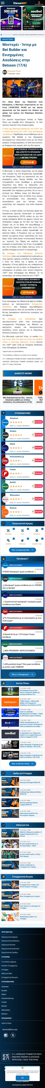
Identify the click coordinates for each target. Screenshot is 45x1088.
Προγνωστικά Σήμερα (10, 937)
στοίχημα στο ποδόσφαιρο (22, 319)
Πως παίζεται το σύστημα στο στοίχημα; (30, 907)
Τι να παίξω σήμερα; (9, 962)
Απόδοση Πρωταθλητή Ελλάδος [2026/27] (30, 793)
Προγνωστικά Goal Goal (10, 949)
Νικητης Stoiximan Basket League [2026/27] (29, 804)
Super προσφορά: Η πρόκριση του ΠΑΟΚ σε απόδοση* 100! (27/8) (31, 745)
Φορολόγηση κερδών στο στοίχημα (28, 918)
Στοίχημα (5, 970)
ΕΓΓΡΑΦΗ (28, 162)
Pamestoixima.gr (17, 457)
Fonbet (13, 469)
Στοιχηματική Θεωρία (10, 977)
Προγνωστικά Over (8, 945)
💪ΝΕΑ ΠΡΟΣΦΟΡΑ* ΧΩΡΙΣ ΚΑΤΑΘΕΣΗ (18, 651)
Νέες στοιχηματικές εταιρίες (30, 896)
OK (22, 1078)
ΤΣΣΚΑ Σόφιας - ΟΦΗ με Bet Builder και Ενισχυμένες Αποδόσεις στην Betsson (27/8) (30, 703)
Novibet (13, 431)
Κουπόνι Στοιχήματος (9, 966)
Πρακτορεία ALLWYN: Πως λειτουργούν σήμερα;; (29, 814)
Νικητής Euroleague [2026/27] (30, 782)
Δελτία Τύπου (7, 39)
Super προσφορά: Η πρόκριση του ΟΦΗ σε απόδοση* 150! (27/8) (31, 756)
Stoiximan (14, 418)
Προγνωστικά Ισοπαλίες (11, 941)
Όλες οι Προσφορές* (21, 674)
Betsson (13, 508)
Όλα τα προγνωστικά (21, 550)
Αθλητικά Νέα (7, 973)
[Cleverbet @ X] (12, 1035)
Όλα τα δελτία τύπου (21, 764)
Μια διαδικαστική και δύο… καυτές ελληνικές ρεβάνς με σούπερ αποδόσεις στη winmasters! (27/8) (17, 400)
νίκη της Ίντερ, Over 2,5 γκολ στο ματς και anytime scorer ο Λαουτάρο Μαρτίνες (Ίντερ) (22, 339)
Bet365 (13, 482)
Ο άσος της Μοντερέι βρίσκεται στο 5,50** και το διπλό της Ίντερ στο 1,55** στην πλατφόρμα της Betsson (22, 131)
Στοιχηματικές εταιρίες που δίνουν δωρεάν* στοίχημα (29, 886)
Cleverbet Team (14, 71)
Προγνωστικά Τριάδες (10, 953)
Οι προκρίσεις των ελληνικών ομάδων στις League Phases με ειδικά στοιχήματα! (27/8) (30, 735)
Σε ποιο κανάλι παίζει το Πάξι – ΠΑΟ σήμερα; (30, 855)
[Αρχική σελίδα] (1, 34)
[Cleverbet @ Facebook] (5, 1035)
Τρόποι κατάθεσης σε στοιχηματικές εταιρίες (28, 866)
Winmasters (15, 495)
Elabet (12, 444)
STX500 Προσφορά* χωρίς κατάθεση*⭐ (19, 572)
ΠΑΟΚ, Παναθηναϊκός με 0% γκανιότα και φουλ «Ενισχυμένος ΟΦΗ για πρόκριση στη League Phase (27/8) (31, 724)
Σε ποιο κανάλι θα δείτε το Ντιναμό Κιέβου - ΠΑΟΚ (29, 845)
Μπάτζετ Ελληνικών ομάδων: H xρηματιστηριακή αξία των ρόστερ (31, 834)
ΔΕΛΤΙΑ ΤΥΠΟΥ (7, 34)
